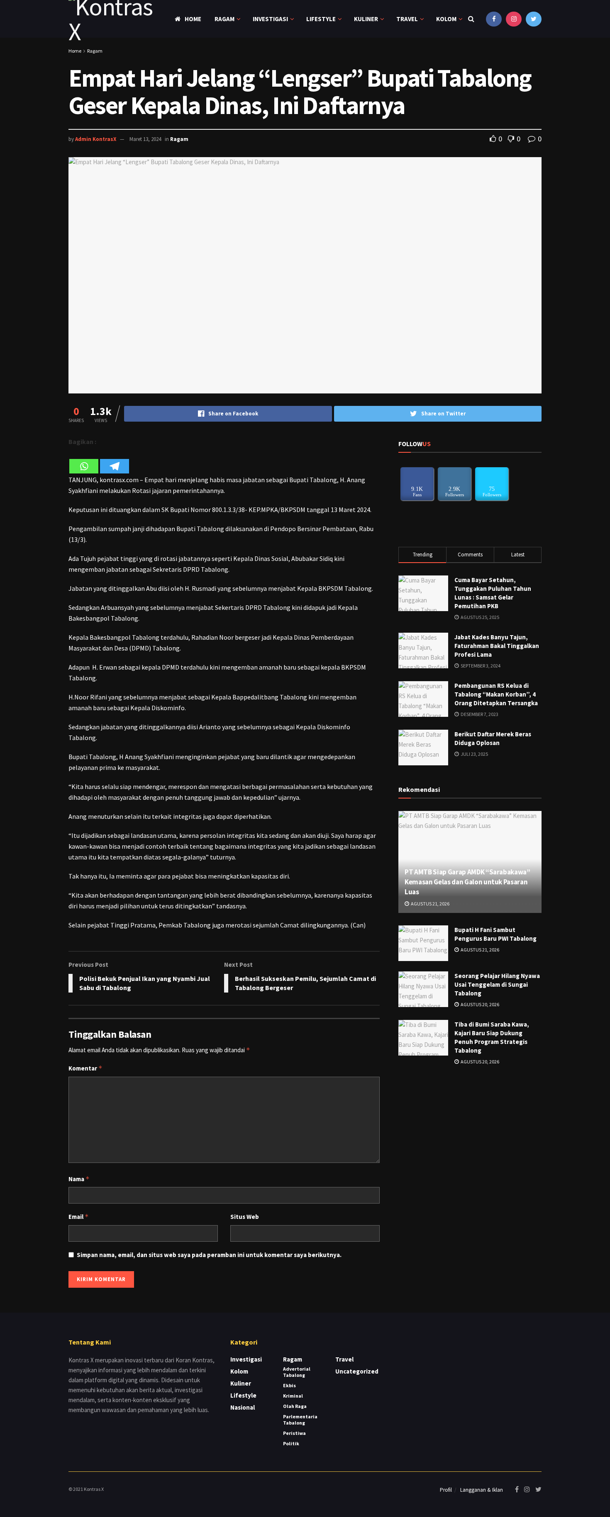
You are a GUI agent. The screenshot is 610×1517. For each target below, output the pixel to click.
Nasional (242, 1407)
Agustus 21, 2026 (429, 903)
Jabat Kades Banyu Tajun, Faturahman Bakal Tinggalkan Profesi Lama (496, 645)
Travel (407, 19)
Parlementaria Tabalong (300, 1419)
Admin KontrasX (95, 139)
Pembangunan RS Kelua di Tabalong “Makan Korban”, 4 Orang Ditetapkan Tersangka (496, 694)
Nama (79, 1179)
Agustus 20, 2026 (479, 1004)
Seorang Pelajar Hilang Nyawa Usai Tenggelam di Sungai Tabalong (497, 984)
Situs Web (244, 1217)
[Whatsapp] (83, 460)
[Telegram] (114, 460)
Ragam (224, 19)
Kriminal (293, 1396)
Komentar (85, 1068)
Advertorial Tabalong (296, 1372)
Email (78, 1217)
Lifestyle (321, 19)
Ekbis (289, 1385)
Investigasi (270, 19)
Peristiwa (294, 1433)
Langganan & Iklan (481, 1489)
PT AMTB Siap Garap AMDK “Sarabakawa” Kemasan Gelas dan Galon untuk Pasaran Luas (467, 881)
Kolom (446, 19)
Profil (446, 1489)
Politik (291, 1443)
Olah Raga (295, 1406)
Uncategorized (356, 1371)
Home (193, 19)
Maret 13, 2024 (145, 139)
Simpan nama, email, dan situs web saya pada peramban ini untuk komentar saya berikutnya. (209, 1255)
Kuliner (366, 19)
